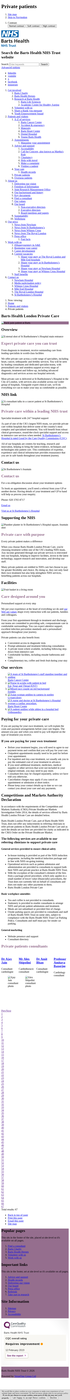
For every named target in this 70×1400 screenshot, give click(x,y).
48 (2, 1151)
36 (2, 1116)
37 (2, 1118)
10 (2, 1040)
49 (2, 1154)
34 (2, 1110)
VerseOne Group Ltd (25, 1376)
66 (2, 1203)
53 (2, 1165)
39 (2, 1124)
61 (2, 1189)
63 (2, 1194)
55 (2, 1171)
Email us (5, 505)
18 (2, 1063)
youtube (12, 76)
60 (2, 1186)
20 (2, 1069)
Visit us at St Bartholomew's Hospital (20, 510)
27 (2, 1089)
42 (2, 1133)
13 (2, 1048)
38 (2, 1121)
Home (11, 303)
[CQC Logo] (15, 1327)
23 (2, 1078)
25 (2, 1083)
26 (2, 1086)
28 (2, 1092)
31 (2, 1101)
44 (2, 1139)
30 (2, 1098)
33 (2, 1107)
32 (2, 1104)
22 (2, 1075)
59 (2, 1183)
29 (2, 1095)
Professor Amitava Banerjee (60, 962)
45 (2, 1142)
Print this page (15, 1218)
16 (2, 1057)
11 (2, 1043)
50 (2, 1156)
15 (2, 1054)
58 (2, 1180)
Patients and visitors (18, 306)
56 (2, 1174)
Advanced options (10, 67)
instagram (13, 84)
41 (2, 1130)
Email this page (16, 1220)
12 (2, 1045)
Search (4, 64)
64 (2, 1197)
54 (2, 1168)
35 (2, 1113)
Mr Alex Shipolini (25, 960)
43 (2, 1136)
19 (2, 1066)
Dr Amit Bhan (41, 960)
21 (2, 1072)
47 (2, 1148)
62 (2, 1192)
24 (2, 1081)
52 (2, 1162)
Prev (3, 1010)
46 (2, 1145)
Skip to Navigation (17, 17)
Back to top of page (18, 1215)
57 (2, 1177)
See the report (15, 1355)
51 (2, 1159)
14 (2, 1051)
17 (2, 1060)
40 (2, 1127)
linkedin (12, 73)
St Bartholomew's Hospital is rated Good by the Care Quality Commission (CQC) (34, 437)
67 (2, 1206)
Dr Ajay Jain (6, 960)
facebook (12, 81)
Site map (12, 14)
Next (8, 1010)
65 (2, 1200)
